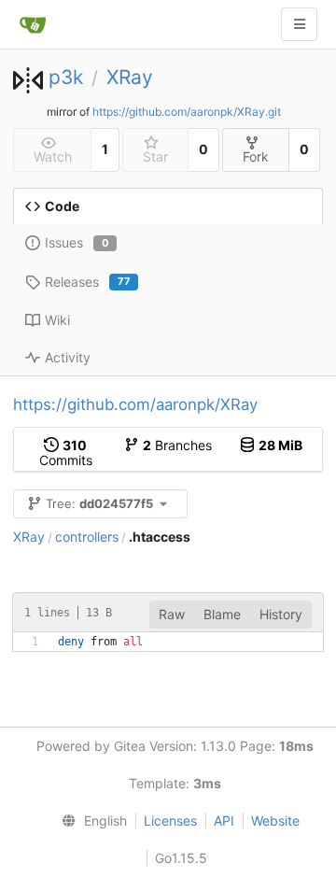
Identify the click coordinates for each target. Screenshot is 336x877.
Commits (65, 452)
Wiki (57, 320)
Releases (88, 282)
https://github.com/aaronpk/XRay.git (186, 112)
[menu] (90, 821)
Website (275, 820)
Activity (68, 357)
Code (62, 206)
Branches (177, 445)
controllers (87, 537)
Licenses (170, 820)
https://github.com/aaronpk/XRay (135, 404)
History (280, 614)
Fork (256, 156)
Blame (222, 614)
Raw (172, 614)
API (224, 820)
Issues (77, 242)
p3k (66, 77)
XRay (129, 77)
